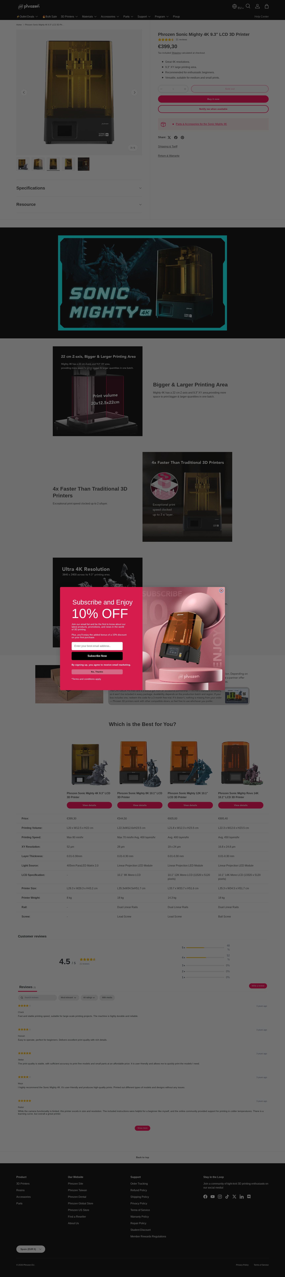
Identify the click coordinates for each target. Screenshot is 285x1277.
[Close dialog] (221, 591)
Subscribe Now (97, 656)
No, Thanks (97, 672)
